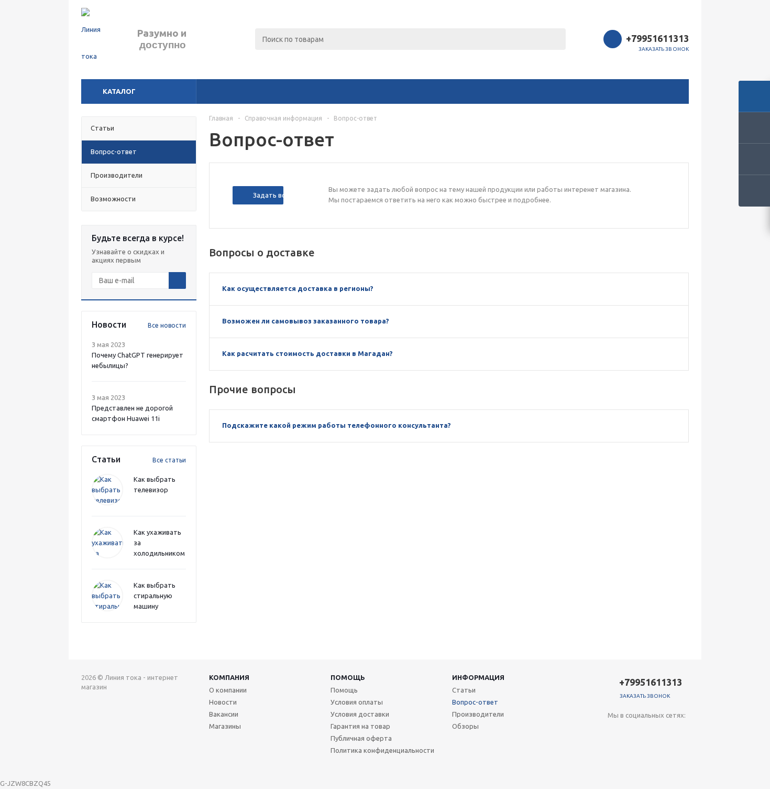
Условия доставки (360, 714)
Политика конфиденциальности (382, 750)
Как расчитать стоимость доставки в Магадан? (307, 353)
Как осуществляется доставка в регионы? (297, 288)
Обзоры (465, 726)
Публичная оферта (361, 738)
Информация (478, 677)
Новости (223, 702)
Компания (229, 677)
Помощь (348, 677)
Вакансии (223, 714)
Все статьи (169, 460)
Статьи (464, 690)
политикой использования (611, 730)
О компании (228, 690)
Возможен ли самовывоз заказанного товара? (305, 321)
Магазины (225, 726)
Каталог (119, 91)
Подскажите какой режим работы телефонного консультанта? (336, 425)
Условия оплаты (357, 702)
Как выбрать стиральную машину (154, 595)
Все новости (167, 325)
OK (599, 761)
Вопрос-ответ (475, 702)
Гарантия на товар (360, 726)
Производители (478, 714)
